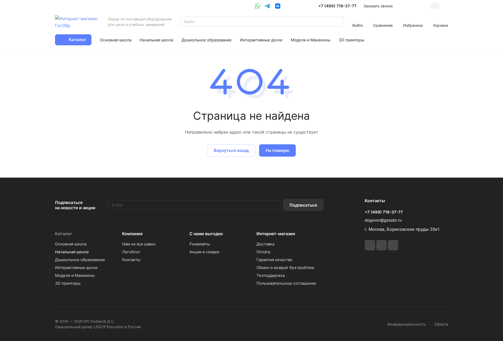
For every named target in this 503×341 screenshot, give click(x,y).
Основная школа (70, 243)
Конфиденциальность (406, 324)
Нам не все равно (139, 243)
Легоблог (131, 251)
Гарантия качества (274, 259)
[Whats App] (257, 6)
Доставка (265, 243)
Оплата (263, 251)
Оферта (441, 324)
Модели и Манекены (75, 275)
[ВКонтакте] (277, 6)
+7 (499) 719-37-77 (337, 6)
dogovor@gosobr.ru (383, 220)
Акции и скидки (204, 251)
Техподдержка (270, 275)
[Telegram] (267, 6)
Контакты (131, 259)
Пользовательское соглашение (286, 283)
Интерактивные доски (76, 267)
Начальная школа (72, 251)
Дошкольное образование (80, 259)
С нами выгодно (206, 233)
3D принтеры (67, 283)
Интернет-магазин (275, 233)
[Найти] (337, 22)
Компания (132, 233)
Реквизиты (199, 243)
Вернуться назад (231, 150)
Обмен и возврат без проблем (285, 267)
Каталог (63, 233)
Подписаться (303, 205)
